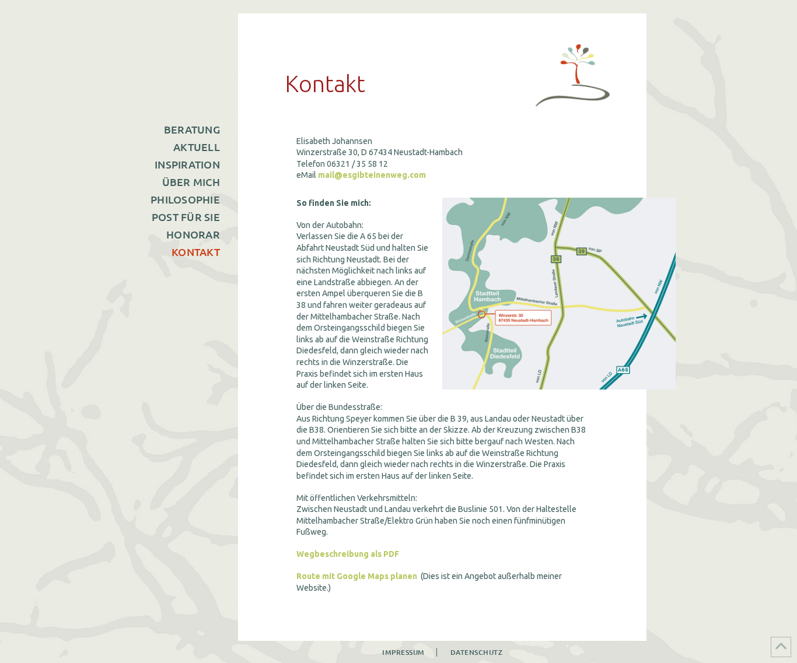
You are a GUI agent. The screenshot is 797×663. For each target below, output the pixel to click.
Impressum (403, 652)
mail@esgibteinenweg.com (372, 175)
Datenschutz (476, 652)
